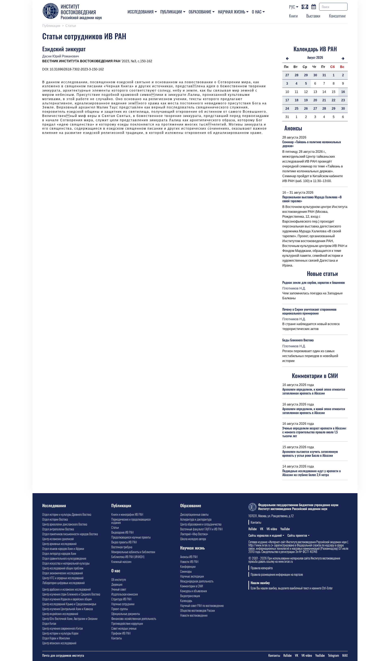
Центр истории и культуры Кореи (60, 633)
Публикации (171, 12)
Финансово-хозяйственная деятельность (133, 618)
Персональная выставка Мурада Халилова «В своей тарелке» (312, 198)
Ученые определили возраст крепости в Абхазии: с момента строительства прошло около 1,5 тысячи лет (314, 432)
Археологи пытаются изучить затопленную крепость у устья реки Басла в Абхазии (310, 453)
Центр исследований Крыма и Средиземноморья (69, 603)
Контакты (116, 638)
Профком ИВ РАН (121, 633)
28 (296, 75)
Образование (200, 12)
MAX (345, 655)
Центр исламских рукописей (58, 538)
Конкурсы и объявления (193, 590)
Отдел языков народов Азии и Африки (63, 548)
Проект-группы (119, 608)
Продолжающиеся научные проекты (131, 537)
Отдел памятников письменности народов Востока (70, 533)
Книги (293, 16)
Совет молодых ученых (123, 628)
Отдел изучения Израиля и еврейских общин (67, 599)
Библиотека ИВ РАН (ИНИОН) (127, 556)
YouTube (285, 528)
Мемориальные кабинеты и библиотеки (133, 551)
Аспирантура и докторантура (195, 519)
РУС (292, 7)
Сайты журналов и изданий (265, 535)
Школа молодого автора (193, 538)
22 (333, 100)
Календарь (186, 600)
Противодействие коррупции (127, 623)
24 (287, 108)
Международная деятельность (196, 581)
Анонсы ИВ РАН (189, 556)
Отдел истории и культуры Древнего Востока (66, 514)
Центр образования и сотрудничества (200, 524)
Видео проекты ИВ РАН (124, 542)
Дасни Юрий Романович (60, 56)
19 (306, 100)
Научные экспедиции (192, 576)
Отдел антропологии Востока (58, 529)
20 (315, 100)
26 (306, 108)
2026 (319, 57)
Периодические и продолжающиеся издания (131, 521)
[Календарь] (313, 6)
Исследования (141, 12)
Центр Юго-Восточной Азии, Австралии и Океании (70, 618)
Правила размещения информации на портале (277, 574)
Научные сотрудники (122, 603)
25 (296, 108)
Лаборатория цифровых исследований (63, 582)
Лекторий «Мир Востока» (194, 533)
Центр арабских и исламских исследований (66, 589)
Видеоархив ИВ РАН (122, 532)
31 (324, 75)
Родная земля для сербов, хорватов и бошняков (313, 282)
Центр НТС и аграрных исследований (62, 577)
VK (261, 528)
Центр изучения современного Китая (62, 628)
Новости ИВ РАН (189, 561)
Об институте (118, 579)
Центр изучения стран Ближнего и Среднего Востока (71, 594)
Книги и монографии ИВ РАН (127, 514)
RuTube (252, 528)
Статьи (70, 25)
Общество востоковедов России (197, 610)
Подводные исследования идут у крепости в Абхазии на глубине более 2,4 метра (311, 472)
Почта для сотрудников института (63, 655)
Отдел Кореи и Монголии (56, 638)
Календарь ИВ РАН (315, 49)
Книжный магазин (121, 561)
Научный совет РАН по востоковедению (202, 605)
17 (287, 100)
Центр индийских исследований (60, 613)
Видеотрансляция (190, 595)
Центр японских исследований (59, 643)
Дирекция (116, 584)
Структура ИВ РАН (121, 599)
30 (315, 75)
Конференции (188, 566)
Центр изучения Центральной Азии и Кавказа (67, 608)
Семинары (186, 571)
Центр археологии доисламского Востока (64, 524)
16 (343, 92)
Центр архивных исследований (59, 543)
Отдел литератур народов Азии (59, 553)
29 (306, 75)
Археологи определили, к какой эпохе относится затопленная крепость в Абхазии (313, 391)
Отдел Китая (49, 623)
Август (311, 57)
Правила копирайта (262, 567)
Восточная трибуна (121, 546)
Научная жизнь (231, 12)
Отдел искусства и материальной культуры (65, 563)
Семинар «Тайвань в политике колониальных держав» (311, 143)
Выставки (313, 16)
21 (324, 100)
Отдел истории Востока (55, 519)
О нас (256, 12)
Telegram (333, 655)
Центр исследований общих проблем (62, 568)
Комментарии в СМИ (191, 586)
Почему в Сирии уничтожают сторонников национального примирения (309, 311)
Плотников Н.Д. (294, 288)
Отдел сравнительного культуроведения (64, 558)
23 (343, 100)
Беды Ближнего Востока (298, 340)
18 (296, 100)
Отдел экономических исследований (62, 573)
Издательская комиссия (124, 594)
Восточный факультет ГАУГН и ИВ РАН (201, 529)
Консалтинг (337, 16)
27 (287, 75)
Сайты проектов (297, 535)
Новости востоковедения (193, 615)
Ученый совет (118, 589)
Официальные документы (125, 613)
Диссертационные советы (194, 514)
